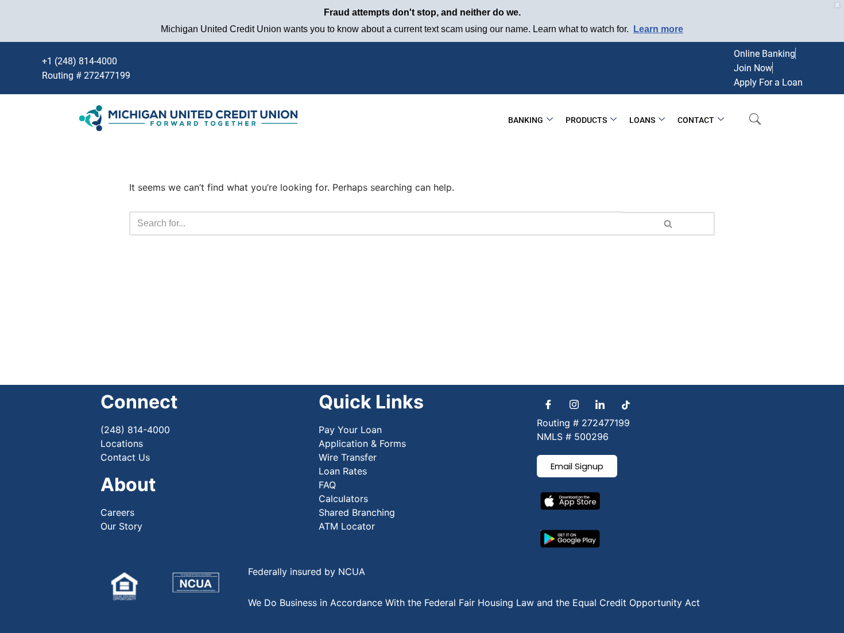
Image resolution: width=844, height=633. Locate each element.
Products (586, 120)
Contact (695, 120)
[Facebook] (548, 404)
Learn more (658, 29)
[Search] (668, 224)
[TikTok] (625, 404)
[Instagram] (574, 404)
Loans (642, 120)
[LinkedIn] (600, 404)
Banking (525, 120)
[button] (755, 120)
